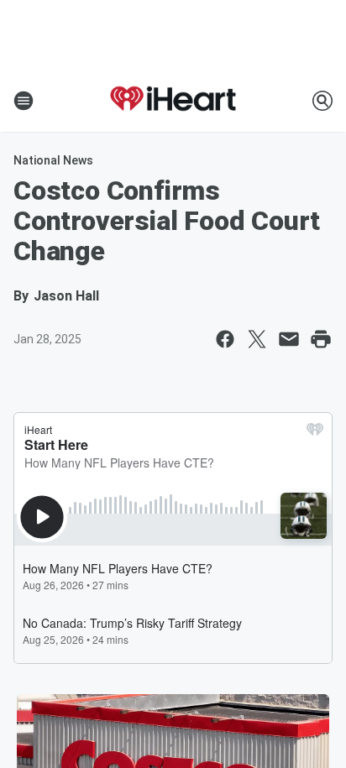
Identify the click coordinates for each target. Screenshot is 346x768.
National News (53, 160)
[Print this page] (321, 339)
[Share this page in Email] (289, 339)
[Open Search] (322, 101)
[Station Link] (173, 101)
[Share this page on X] (257, 339)
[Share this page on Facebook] (225, 339)
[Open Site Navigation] (23, 101)
